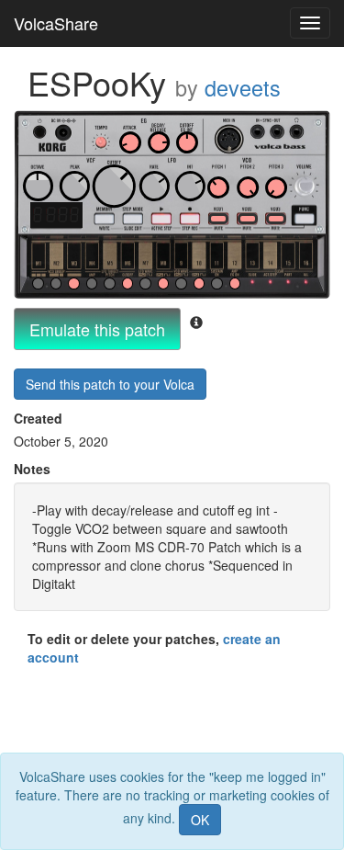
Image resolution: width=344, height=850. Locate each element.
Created (38, 418)
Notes (32, 468)
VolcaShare (56, 23)
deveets (243, 87)
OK (200, 819)
